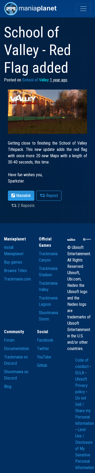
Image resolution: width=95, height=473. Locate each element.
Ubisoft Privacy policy (81, 385)
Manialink (23, 195)
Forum (9, 340)
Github (42, 365)
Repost (51, 195)
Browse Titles (15, 270)
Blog (7, 386)
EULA (80, 372)
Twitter (43, 348)
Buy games (13, 262)
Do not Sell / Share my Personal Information (84, 411)
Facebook (45, 340)
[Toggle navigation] (83, 8)
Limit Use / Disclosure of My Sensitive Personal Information (84, 448)
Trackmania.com (17, 279)
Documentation (16, 348)
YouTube (44, 356)
